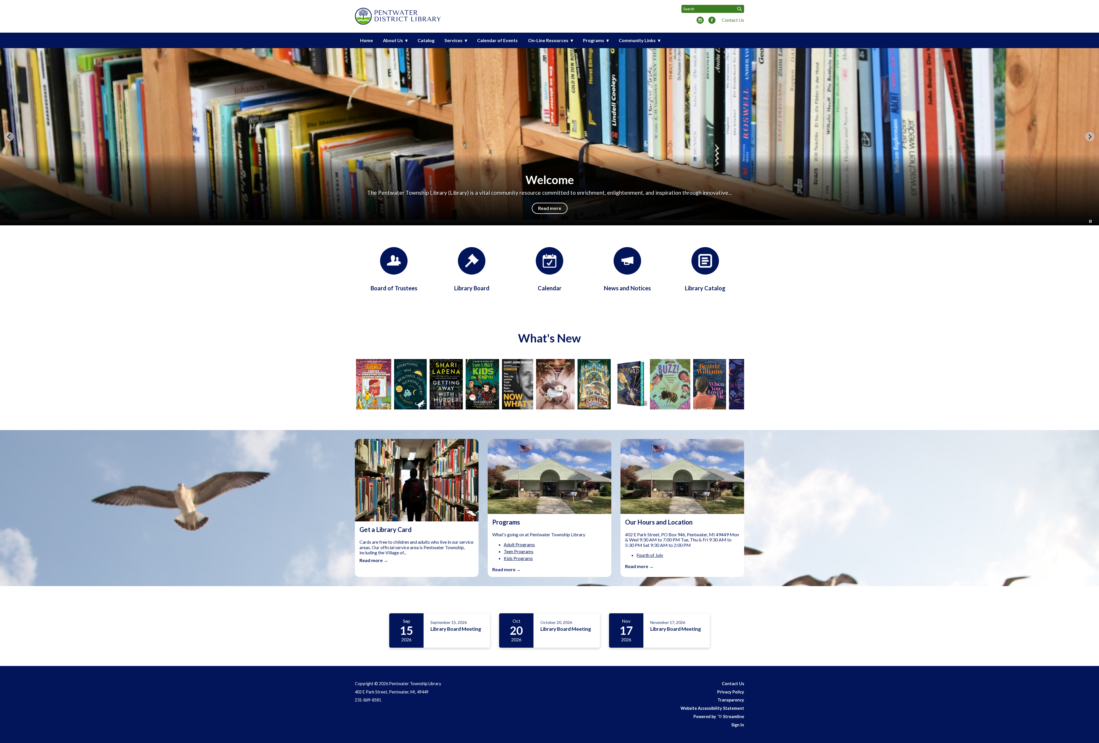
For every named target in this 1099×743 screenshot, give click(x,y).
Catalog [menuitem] (426, 40)
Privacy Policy (730, 691)
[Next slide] (1089, 136)
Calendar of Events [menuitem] (497, 40)
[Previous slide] (9, 136)
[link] (362, 384)
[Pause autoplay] (1090, 221)
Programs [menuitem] (593, 40)
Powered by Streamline (718, 716)
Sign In (737, 724)
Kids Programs (518, 558)
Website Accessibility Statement (712, 708)
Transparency (730, 699)
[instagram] (700, 21)
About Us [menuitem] (393, 40)
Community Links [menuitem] (637, 40)
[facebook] (711, 21)
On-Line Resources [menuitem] (548, 40)
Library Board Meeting (455, 629)
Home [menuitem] (366, 40)
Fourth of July (650, 555)
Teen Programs (518, 551)
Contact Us (733, 20)
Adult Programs (519, 544)
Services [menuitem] (453, 40)
